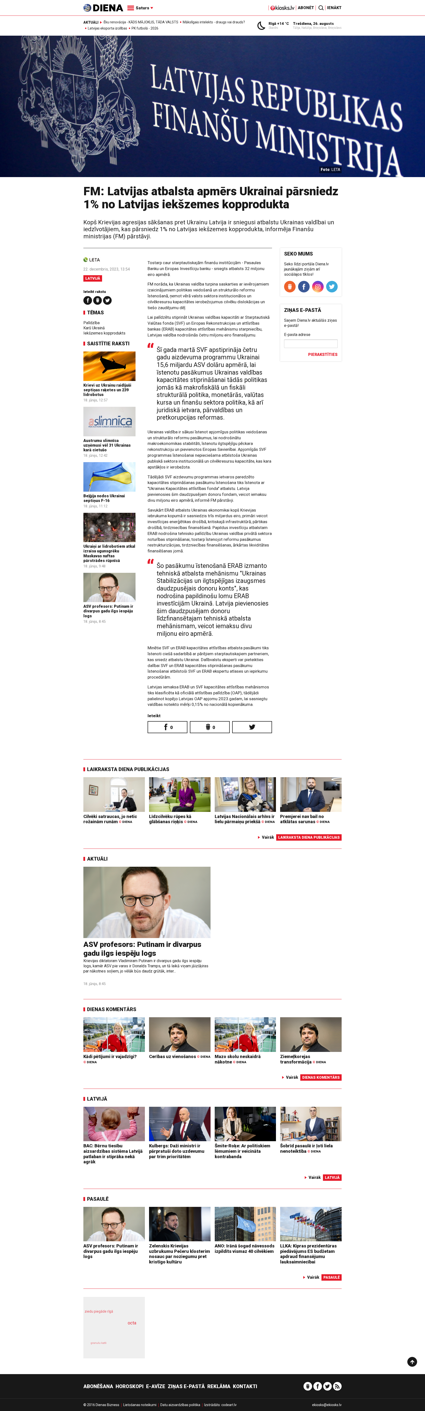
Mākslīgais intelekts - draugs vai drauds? (214, 22)
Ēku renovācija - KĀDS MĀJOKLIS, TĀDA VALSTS (141, 22)
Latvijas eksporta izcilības (107, 28)
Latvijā (92, 278)
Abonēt (306, 7)
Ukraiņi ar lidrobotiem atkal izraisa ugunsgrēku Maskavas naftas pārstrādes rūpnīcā (109, 553)
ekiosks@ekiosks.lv (327, 1405)
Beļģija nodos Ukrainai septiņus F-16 (104, 498)
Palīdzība (91, 322)
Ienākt (334, 7)
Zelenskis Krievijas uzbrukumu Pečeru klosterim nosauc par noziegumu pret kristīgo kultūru (179, 1253)
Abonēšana (98, 1386)
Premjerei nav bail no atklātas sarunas (305, 819)
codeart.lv (229, 1405)
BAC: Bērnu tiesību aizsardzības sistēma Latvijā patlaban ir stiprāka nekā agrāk (113, 1153)
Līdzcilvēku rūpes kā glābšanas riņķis (173, 819)
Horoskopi (130, 1386)
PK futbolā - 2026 (145, 28)
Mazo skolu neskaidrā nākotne (238, 1059)
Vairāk (268, 837)
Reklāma (218, 1386)
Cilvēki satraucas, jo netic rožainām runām (110, 819)
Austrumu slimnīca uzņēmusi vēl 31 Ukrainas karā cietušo (107, 445)
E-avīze (155, 1386)
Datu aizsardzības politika (180, 1405)
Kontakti (245, 1386)
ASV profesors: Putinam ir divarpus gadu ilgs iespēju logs (108, 611)
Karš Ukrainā (94, 328)
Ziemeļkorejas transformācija (303, 1059)
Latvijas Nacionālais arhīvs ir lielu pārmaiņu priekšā (245, 819)
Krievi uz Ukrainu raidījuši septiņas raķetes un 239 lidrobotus (107, 390)
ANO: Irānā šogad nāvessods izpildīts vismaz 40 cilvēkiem (244, 1248)
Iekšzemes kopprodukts (104, 333)
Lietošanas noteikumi (139, 1405)
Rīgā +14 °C (279, 23)
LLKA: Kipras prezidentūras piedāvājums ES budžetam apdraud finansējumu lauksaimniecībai (308, 1253)
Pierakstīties (322, 354)
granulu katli (98, 1343)
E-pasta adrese (297, 334)
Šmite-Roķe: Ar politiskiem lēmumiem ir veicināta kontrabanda (242, 1151)
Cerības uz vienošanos (179, 1056)
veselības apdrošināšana (109, 1332)
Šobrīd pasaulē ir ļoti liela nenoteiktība (306, 1148)
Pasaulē (97, 1199)
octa (132, 1322)
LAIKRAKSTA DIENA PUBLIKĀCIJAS (128, 769)
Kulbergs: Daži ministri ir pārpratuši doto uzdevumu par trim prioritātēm (176, 1151)
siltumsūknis (126, 1346)
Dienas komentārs (111, 1009)
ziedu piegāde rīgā (99, 1311)
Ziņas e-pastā (186, 1386)
